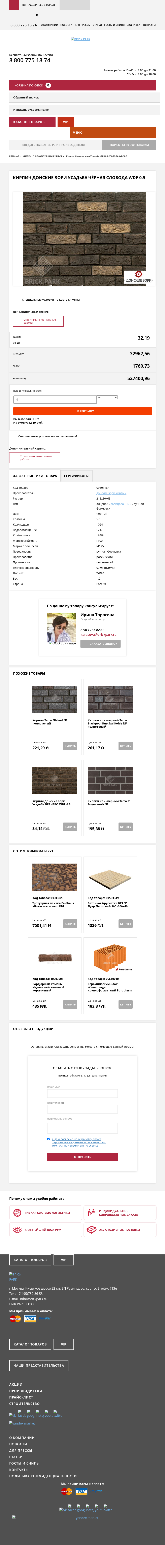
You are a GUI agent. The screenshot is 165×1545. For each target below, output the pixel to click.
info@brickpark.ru (33, 1299)
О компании (49, 25)
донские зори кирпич (111, 493)
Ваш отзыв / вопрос (59, 1118)
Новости (66, 25)
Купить (70, 746)
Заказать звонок (103, 644)
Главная (14, 156)
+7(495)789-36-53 (30, 1293)
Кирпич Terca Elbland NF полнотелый (49, 722)
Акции (16, 1384)
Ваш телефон (55, 1103)
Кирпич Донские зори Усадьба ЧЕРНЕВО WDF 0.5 (51, 803)
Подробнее (55, 709)
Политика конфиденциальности (43, 1476)
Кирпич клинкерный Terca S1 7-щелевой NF (109, 803)
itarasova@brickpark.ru (98, 634)
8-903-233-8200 (91, 630)
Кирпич (27, 156)
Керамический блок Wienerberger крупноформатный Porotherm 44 (110, 988)
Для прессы (83, 25)
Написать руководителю (31, 109)
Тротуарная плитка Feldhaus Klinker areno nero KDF (53, 905)
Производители (25, 1391)
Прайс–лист (21, 1397)
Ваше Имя (53, 1087)
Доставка (133, 25)
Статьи (97, 25)
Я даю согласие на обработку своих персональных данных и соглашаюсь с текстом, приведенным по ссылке (79, 1142)
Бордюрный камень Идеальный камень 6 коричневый (48, 987)
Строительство (24, 1404)
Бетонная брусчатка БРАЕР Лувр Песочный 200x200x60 (108, 905)
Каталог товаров (30, 1260)
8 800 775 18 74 (23, 25)
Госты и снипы (114, 25)
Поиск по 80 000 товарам (129, 145)
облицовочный (120, 504)
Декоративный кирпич (48, 156)
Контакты (149, 25)
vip (65, 122)
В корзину (85, 411)
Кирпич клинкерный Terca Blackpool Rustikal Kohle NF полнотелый (107, 723)
